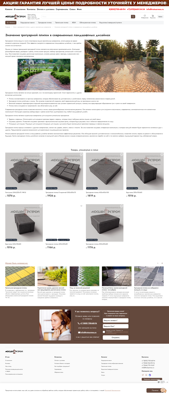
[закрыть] (167, 382)
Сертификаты (62, 9)
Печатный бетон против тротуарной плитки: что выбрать (114, 289)
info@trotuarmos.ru (155, 9)
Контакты (31, 9)
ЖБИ (74, 22)
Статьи (72, 9)
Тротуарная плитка (44, 22)
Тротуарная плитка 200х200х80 (97, 244)
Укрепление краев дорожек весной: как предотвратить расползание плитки (51, 289)
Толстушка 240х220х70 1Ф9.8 (15, 192)
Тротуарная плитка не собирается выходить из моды (146, 289)
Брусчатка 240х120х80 (13, 244)
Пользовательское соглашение (14, 374)
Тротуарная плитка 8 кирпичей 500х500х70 (61, 192)
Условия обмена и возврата (62, 363)
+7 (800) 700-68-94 (88, 323)
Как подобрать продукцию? (62, 366)
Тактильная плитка (61, 22)
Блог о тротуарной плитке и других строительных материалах (32, 27)
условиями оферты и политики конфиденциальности (117, 332)
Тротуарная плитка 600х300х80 (57, 244)
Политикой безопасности (112, 390)
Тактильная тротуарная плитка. (16, 288)
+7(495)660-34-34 (136, 9)
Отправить (116, 337)
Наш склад (8, 366)
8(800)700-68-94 (117, 9)
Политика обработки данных (162, 382)
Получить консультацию (152, 379)
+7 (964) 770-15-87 (148, 365)
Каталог (8, 9)
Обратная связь (58, 372)
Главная (7, 27)
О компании (19, 9)
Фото (79, 9)
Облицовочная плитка (88, 22)
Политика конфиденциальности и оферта (14, 370)
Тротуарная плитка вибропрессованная (112, 363)
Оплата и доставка (45, 9)
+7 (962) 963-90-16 (148, 363)
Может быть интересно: (16, 263)
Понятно (155, 390)
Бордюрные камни (28, 22)
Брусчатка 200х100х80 (134, 192)
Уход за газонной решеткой (80, 288)
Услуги (103, 375)
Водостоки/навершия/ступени (110, 22)
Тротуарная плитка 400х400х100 (97, 192)
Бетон (102, 372)
